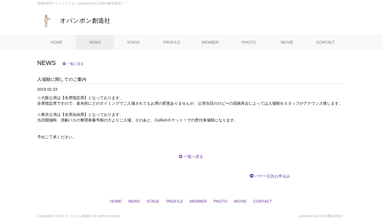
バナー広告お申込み (272, 176)
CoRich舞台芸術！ (331, 216)
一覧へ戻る (193, 156)
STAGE (133, 42)
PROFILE (171, 42)
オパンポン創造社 (85, 20)
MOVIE (287, 42)
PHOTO (249, 42)
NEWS (95, 42)
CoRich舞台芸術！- (111, 3)
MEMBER (210, 42)
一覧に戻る (75, 64)
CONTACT (325, 42)
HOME (56, 42)
